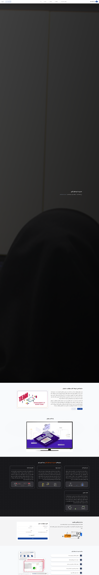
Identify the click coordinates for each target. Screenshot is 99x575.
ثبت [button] (32, 538)
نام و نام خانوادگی (45, 526)
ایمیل (47, 530)
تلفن (31, 530)
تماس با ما (73, 408)
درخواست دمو (80, 408)
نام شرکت (31, 526)
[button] (63, 2)
